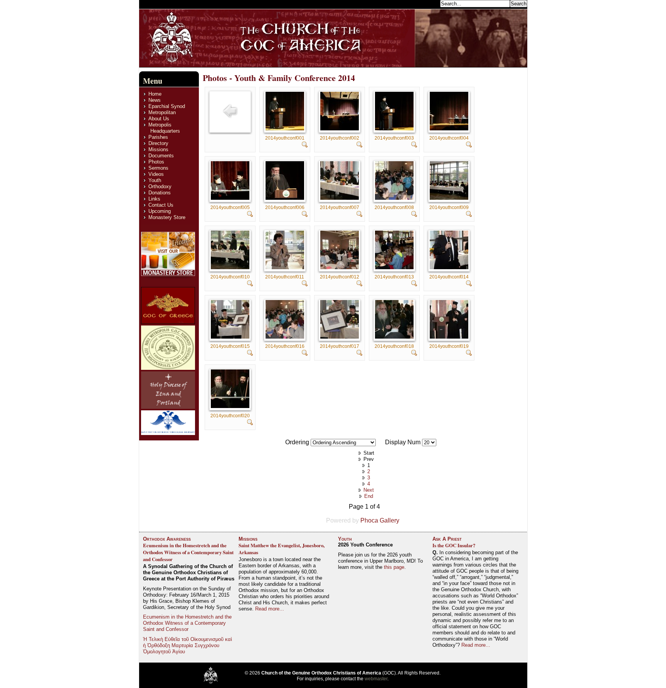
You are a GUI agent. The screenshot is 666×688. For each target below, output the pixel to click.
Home (154, 94)
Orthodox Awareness (167, 539)
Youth (154, 180)
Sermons (158, 168)
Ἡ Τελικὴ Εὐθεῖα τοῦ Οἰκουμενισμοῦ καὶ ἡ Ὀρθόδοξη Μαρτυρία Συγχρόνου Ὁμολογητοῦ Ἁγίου (187, 645)
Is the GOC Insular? (453, 545)
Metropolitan (162, 112)
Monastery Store (166, 217)
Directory (158, 143)
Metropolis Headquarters (164, 128)
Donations (159, 193)
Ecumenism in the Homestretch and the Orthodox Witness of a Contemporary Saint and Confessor (188, 552)
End (368, 496)
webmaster (376, 678)
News (154, 100)
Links (154, 199)
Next (368, 490)
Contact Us (160, 205)
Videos (156, 174)
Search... (428, 3)
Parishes (158, 137)
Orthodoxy (160, 186)
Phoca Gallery (379, 520)
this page (394, 567)
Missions (158, 149)
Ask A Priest (447, 539)
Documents (161, 156)
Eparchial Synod (166, 106)
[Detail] (305, 145)
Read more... (269, 609)
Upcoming (159, 211)
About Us (158, 118)
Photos (156, 162)
